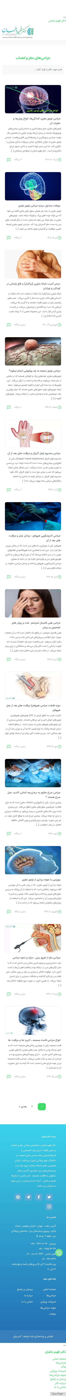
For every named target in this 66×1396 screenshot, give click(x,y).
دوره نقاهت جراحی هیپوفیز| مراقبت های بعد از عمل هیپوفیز (33, 707)
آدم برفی (17, 1336)
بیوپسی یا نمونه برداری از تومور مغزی (41, 880)
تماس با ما (27, 1302)
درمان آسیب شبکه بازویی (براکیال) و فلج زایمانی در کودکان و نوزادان (33, 286)
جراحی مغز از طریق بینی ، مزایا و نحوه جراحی (36, 958)
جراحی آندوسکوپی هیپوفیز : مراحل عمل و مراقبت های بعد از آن (34, 538)
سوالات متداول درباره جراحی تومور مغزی (39, 206)
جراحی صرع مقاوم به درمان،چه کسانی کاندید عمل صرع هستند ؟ (34, 795)
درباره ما (28, 1296)
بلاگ (63, 1367)
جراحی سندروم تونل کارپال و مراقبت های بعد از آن (34, 453)
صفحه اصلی (49, 1289)
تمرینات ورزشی (48, 1302)
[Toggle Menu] (64, 17)
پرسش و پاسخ (25, 1289)
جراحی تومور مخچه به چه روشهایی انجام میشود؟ (34, 371)
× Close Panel (58, 1394)
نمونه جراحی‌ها (48, 1308)
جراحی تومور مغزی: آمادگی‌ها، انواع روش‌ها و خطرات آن (36, 121)
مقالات (52, 1314)
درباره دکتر (60, 1383)
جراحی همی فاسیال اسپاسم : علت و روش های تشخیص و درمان (36, 625)
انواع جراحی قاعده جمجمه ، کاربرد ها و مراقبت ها (34, 1040)
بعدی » (23, 1107)
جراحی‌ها (51, 1296)
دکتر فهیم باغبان (57, 21)
